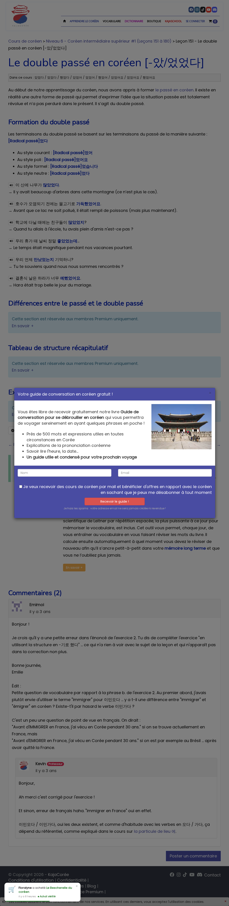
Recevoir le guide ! (114, 501)
